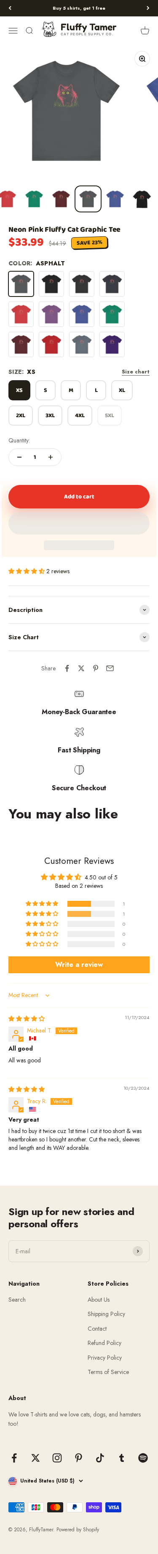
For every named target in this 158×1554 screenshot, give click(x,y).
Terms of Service (108, 1372)
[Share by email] (110, 668)
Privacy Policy (105, 1357)
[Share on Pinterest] (95, 668)
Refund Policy (104, 1343)
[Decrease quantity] (19, 457)
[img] (26, 1018)
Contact (97, 1328)
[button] (79, 523)
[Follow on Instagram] (57, 1458)
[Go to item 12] (115, 198)
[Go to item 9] (34, 198)
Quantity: (19, 440)
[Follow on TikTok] (100, 1458)
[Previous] (9, 8)
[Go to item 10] (61, 198)
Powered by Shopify (77, 1529)
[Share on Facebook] (67, 668)
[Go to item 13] (142, 198)
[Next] (148, 8)
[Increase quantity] (50, 457)
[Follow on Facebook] (14, 1458)
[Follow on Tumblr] (121, 1458)
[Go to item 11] (88, 198)
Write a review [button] (79, 964)
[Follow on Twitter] (35, 1458)
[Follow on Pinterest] (78, 1458)
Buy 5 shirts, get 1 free (79, 8)
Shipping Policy (106, 1314)
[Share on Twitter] (81, 668)
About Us (99, 1299)
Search (17, 1299)
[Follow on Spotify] (143, 1458)
